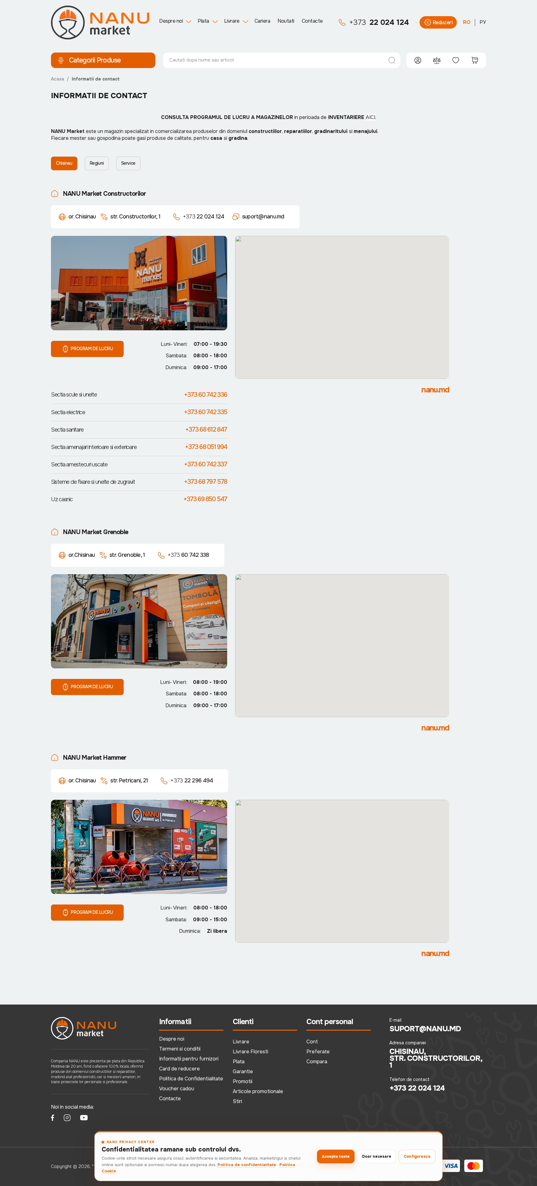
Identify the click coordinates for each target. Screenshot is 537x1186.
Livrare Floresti (250, 1051)
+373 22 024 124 (417, 1088)
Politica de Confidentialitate (191, 1078)
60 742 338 (188, 555)
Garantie (243, 1071)
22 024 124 (379, 22)
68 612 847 (206, 429)
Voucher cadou (176, 1088)
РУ (483, 22)
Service (128, 163)
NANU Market (68, 131)
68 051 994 (206, 447)
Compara (316, 1061)
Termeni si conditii (179, 1049)
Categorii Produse (95, 60)
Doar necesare (376, 1156)
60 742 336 (205, 395)
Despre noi (171, 21)
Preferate (318, 1051)
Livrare (232, 21)
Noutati (286, 21)
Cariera (262, 21)
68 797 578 (205, 482)
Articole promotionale (258, 1091)
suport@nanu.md (263, 216)
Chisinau (64, 163)
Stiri (237, 1101)
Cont (312, 1041)
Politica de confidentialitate (247, 1164)
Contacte (312, 21)
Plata (203, 21)
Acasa (57, 79)
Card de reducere (179, 1068)
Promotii (242, 1081)
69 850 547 (205, 499)
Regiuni (97, 163)
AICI (370, 117)
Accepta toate (336, 1156)
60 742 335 (205, 412)
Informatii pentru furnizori (188, 1058)
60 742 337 (205, 464)
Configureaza (417, 1156)
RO (466, 22)
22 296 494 (191, 780)
